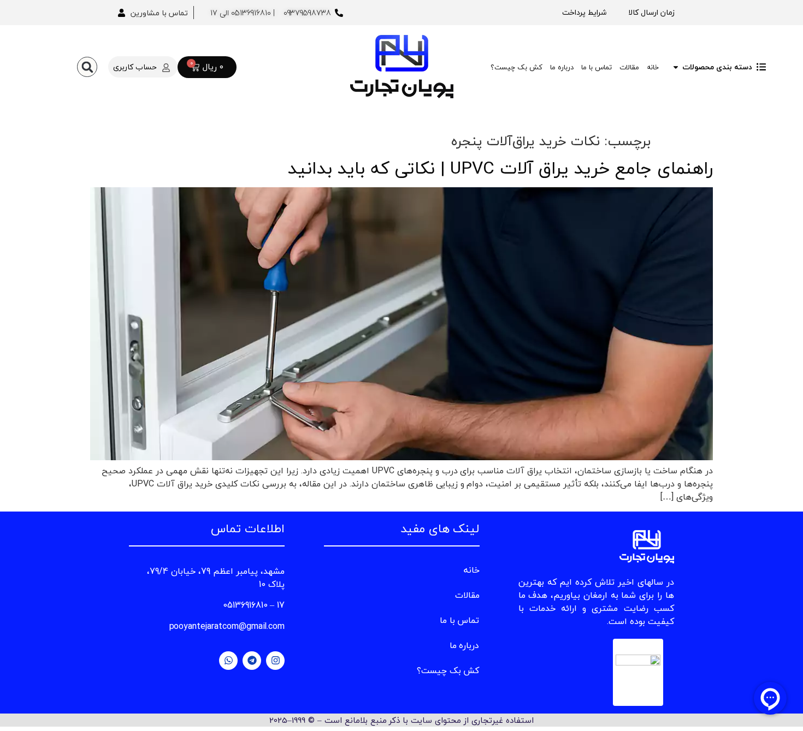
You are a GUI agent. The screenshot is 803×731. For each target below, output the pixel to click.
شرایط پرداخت (584, 12)
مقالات (629, 67)
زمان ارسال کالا (651, 12)
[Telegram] (252, 660)
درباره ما (562, 67)
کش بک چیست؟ (516, 67)
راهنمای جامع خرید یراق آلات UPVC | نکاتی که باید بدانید (500, 168)
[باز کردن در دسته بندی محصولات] (676, 67)
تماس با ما (596, 67)
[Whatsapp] (228, 660)
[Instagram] (275, 660)
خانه (653, 67)
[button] (87, 67)
